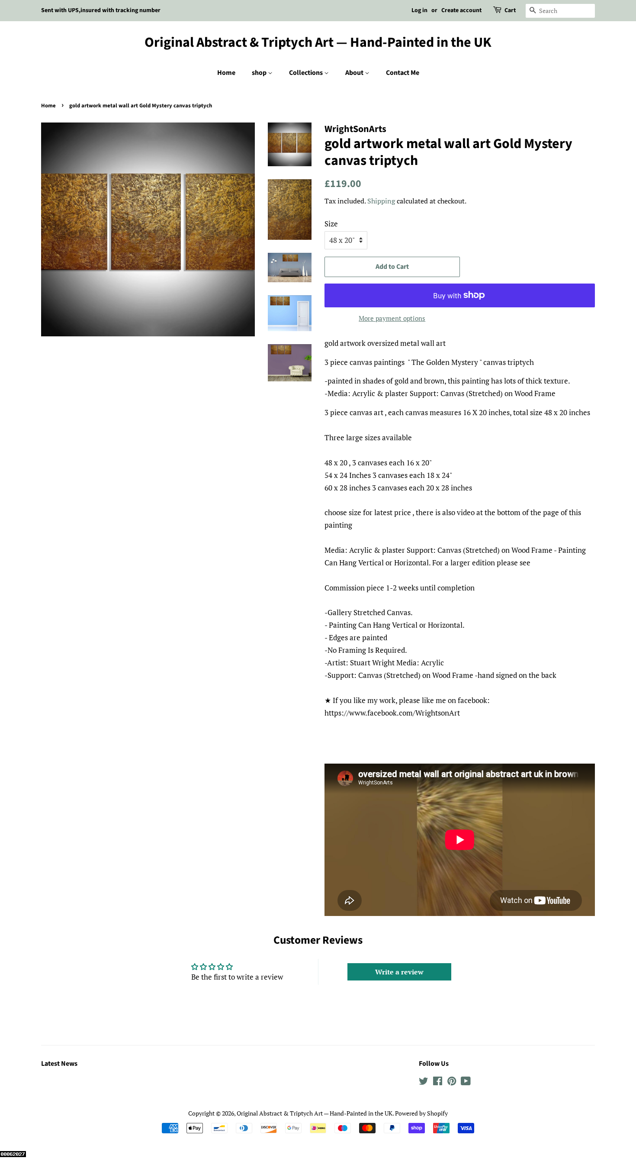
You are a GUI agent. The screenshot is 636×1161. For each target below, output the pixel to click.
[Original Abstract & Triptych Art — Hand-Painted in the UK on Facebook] (438, 1082)
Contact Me (402, 72)
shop (260, 72)
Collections (306, 72)
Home (226, 72)
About (355, 72)
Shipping (381, 201)
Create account (461, 10)
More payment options (392, 318)
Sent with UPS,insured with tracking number (101, 10)
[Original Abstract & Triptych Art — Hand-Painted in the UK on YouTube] (466, 1082)
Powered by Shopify (421, 1113)
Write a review (399, 972)
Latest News (59, 1063)
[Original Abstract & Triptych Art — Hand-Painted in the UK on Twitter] (423, 1082)
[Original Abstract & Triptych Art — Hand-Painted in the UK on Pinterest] (451, 1082)
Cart (510, 10)
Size (331, 224)
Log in (419, 10)
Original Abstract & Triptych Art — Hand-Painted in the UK (318, 42)
